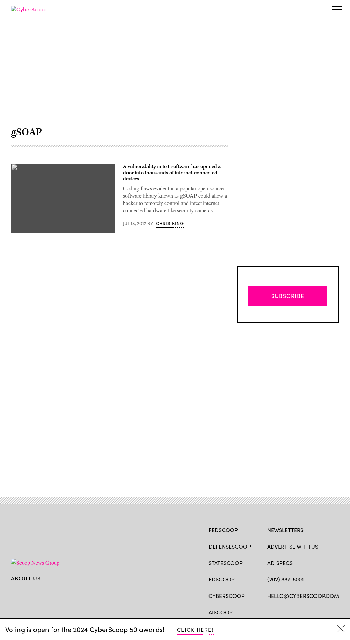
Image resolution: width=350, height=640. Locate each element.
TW (284, 611)
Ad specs (280, 562)
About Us (26, 578)
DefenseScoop (229, 546)
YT (321, 611)
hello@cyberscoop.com (303, 595)
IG (308, 611)
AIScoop (220, 612)
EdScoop (221, 579)
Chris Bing (170, 223)
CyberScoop (226, 595)
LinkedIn (297, 611)
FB (270, 611)
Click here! (195, 629)
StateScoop (225, 562)
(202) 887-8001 (285, 579)
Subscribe (288, 295)
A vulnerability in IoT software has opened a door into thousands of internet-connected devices (172, 172)
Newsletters (285, 530)
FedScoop (223, 530)
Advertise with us (292, 546)
